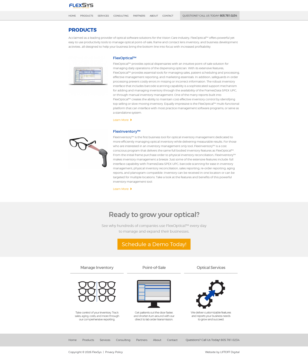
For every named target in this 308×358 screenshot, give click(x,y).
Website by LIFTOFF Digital (222, 352)
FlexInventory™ (126, 131)
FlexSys (81, 5)
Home (72, 15)
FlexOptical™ (124, 58)
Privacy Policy (114, 352)
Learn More (121, 120)
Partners (139, 15)
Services (103, 15)
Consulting (121, 15)
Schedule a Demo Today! (154, 244)
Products (86, 15)
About (154, 15)
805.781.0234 (210, 15)
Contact (167, 15)
